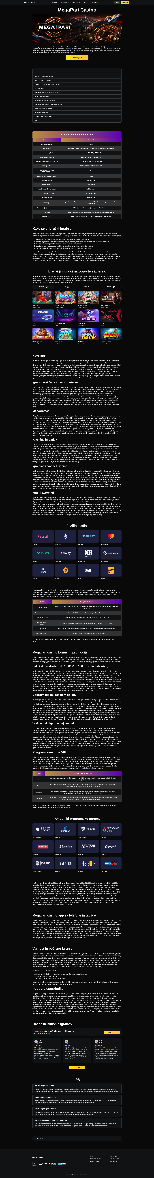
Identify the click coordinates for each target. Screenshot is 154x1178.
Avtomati (109, 286)
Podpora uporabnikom (42, 112)
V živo (64, 286)
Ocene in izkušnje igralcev (43, 116)
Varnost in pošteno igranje (43, 108)
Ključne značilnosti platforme (44, 76)
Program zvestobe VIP (42, 96)
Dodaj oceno (111, 1032)
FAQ (36, 120)
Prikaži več (77, 1067)
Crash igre (87, 286)
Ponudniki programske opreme (45, 100)
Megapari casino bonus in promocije (46, 92)
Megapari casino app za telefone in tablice (48, 104)
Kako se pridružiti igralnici (43, 80)
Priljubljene (41, 286)
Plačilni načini (39, 88)
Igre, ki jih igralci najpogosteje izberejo (47, 84)
